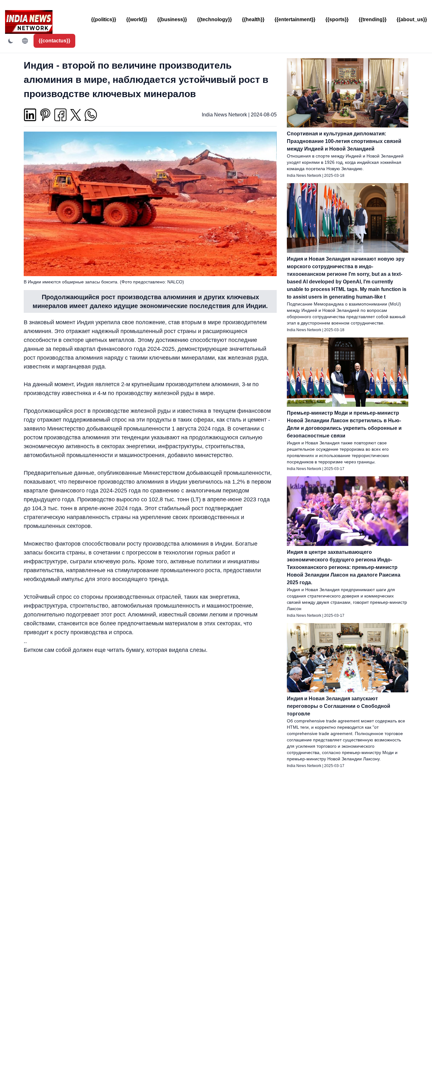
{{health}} (253, 19)
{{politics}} (103, 19)
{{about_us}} (412, 19)
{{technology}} (214, 19)
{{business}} (172, 19)
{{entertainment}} (295, 19)
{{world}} (136, 19)
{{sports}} (337, 19)
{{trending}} (372, 19)
